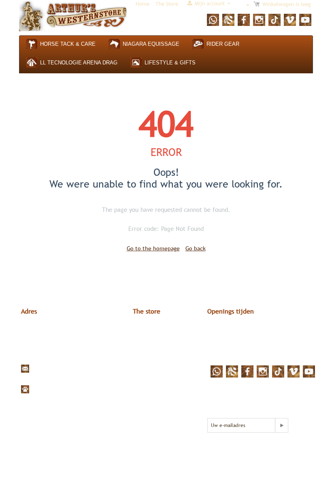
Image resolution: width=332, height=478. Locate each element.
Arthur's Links (150, 328)
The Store (166, 4)
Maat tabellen (150, 336)
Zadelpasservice (153, 357)
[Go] (281, 425)
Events (141, 365)
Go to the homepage (153, 248)
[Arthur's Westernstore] (73, 15)
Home (142, 4)
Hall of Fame (149, 350)
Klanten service (152, 343)
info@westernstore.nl (58, 368)
